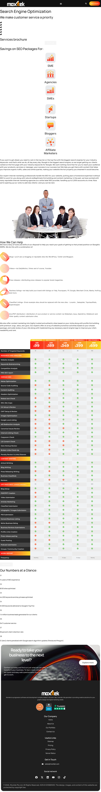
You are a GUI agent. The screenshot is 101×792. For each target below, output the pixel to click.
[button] (60, 3)
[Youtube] (53, 777)
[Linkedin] (47, 777)
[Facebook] (36, 777)
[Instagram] (59, 777)
